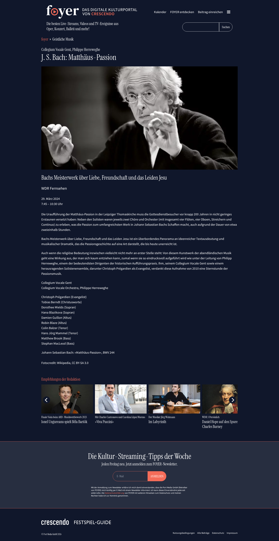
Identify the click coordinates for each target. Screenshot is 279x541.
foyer (44, 39)
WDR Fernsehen (54, 188)
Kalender (160, 12)
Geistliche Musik (63, 39)
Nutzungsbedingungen (184, 532)
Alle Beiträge (203, 532)
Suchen (226, 27)
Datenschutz (218, 532)
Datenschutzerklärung (114, 493)
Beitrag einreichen (210, 12)
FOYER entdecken (182, 12)
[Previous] (46, 400)
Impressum (232, 532)
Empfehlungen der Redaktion (60, 379)
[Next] (232, 400)
